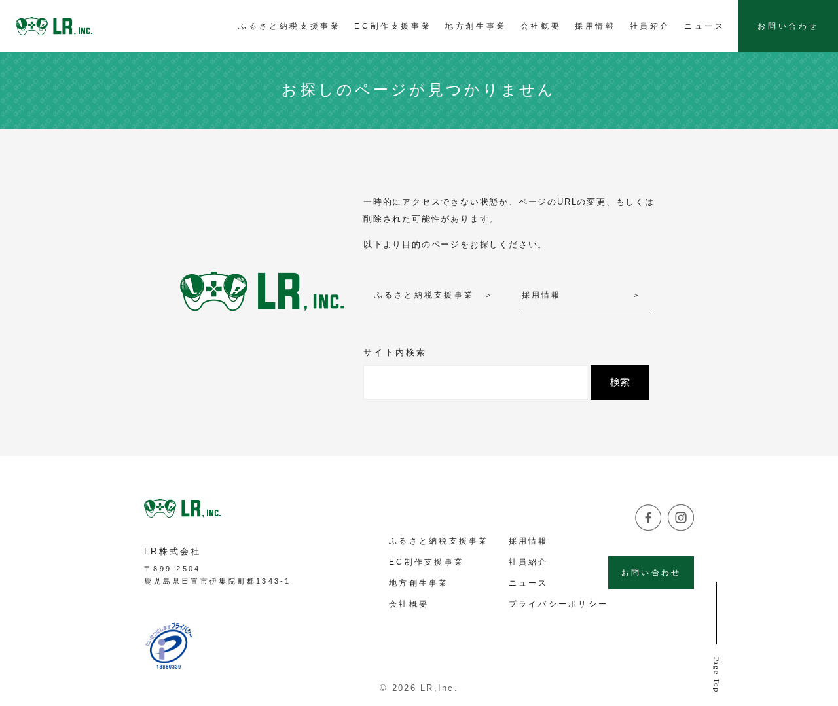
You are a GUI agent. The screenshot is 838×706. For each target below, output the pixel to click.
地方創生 (476, 26)
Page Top (717, 674)
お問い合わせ (788, 26)
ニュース (704, 26)
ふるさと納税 (289, 26)
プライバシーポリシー (559, 604)
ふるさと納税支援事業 (424, 295)
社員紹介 (650, 26)
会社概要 (540, 26)
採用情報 (595, 26)
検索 (620, 381)
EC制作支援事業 (426, 562)
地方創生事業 (419, 583)
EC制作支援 (392, 26)
